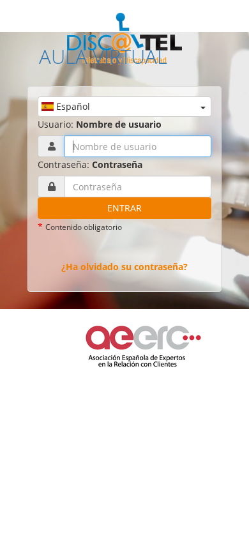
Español (72, 106)
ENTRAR (124, 208)
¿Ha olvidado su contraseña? (124, 267)
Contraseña (117, 164)
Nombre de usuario (119, 124)
